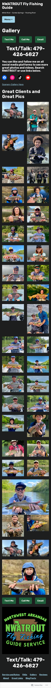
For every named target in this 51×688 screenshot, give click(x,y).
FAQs (24, 675)
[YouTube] (28, 77)
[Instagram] (12, 77)
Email (40, 39)
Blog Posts (31, 678)
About (6, 678)
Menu (9, 19)
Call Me (25, 39)
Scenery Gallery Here (13, 84)
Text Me (9, 39)
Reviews (43, 675)
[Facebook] (4, 77)
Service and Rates (11, 675)
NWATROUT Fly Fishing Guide (22, 6)
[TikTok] (20, 77)
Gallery (33, 675)
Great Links (17, 678)
